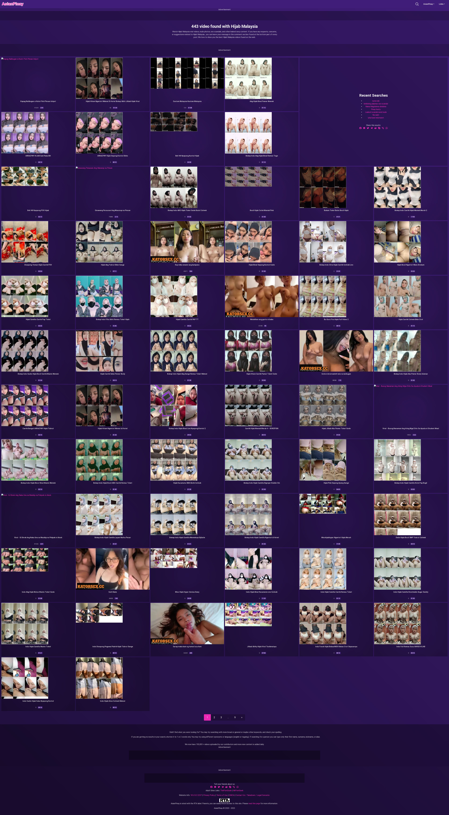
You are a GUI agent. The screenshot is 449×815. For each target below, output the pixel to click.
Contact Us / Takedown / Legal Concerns (253, 795)
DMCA (231, 795)
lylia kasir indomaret (376, 118)
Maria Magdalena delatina (376, 106)
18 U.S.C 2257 (196, 795)
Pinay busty (376, 109)
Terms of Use (222, 795)
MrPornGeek (238, 790)
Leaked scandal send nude (376, 112)
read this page (254, 803)
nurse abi (375, 101)
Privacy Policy (209, 795)
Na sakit (376, 115)
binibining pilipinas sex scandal (376, 104)
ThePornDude (226, 790)
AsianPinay (428, 4)
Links (441, 4)
